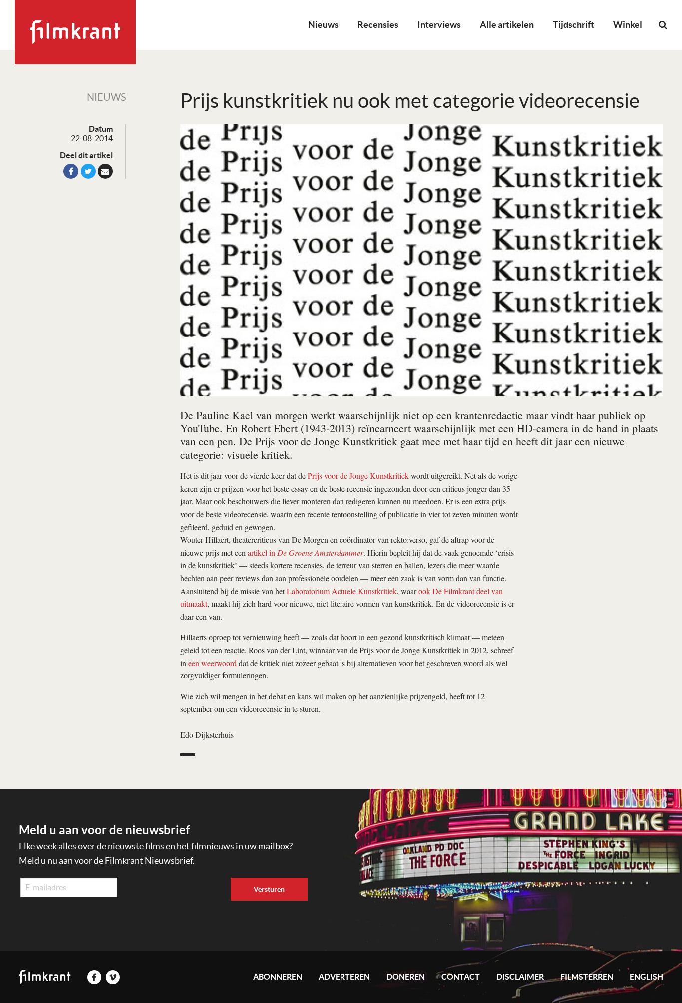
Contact (460, 976)
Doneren (405, 976)
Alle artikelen (507, 24)
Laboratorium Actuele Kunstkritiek (342, 591)
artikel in (305, 552)
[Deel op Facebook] (70, 171)
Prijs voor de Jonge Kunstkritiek (358, 475)
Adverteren (344, 976)
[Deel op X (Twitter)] (88, 171)
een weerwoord (212, 663)
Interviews (439, 24)
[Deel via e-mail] (105, 171)
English (646, 976)
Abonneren (277, 976)
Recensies (377, 24)
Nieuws (323, 24)
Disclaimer (520, 976)
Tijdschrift (573, 24)
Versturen (269, 889)
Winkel (627, 24)
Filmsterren (586, 976)
